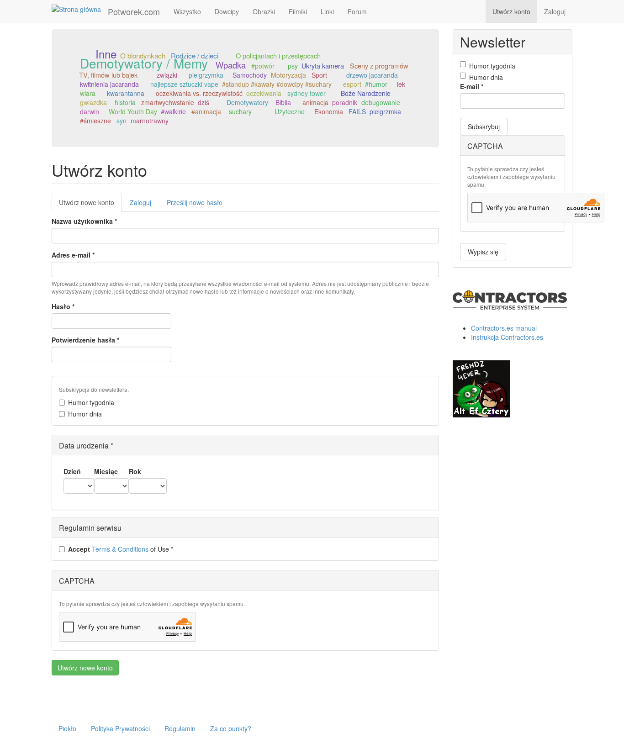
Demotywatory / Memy (144, 63)
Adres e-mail (73, 254)
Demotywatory (247, 102)
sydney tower (306, 93)
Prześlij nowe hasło (194, 202)
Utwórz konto (511, 11)
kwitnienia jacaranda (109, 84)
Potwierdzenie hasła (85, 339)
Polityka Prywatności (120, 728)
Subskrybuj (484, 126)
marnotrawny (150, 120)
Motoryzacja (288, 74)
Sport (319, 74)
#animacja (206, 111)
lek (401, 84)
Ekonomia (328, 111)
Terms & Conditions (120, 549)
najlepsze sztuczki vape (184, 84)
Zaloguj (555, 11)
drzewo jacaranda (372, 74)
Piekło (67, 728)
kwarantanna (125, 93)
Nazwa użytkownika (84, 221)
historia (125, 102)
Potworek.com (134, 11)
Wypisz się (483, 251)
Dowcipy (227, 11)
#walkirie (173, 111)
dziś (203, 102)
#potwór (263, 65)
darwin (89, 111)
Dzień (72, 471)
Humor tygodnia (91, 402)
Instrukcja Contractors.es (507, 337)
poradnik (344, 102)
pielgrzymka (206, 74)
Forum (357, 11)
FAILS (357, 111)
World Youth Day (133, 111)
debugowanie (380, 102)
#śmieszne (95, 120)
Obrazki (264, 11)
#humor (376, 84)
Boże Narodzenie (366, 93)
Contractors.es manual (504, 327)
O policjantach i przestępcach (278, 55)
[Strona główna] (80, 9)
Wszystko (187, 11)
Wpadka (231, 65)
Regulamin (180, 728)
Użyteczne (290, 111)
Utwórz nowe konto (90, 205)
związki (167, 74)
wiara (87, 93)
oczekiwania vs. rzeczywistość (199, 93)
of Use (120, 549)
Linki (327, 11)
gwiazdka (93, 102)
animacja (315, 102)
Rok (135, 471)
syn (121, 120)
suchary (240, 111)
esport (352, 84)
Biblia (283, 102)
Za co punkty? (230, 728)
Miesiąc (106, 471)
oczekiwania (263, 93)
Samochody (250, 74)
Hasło (63, 306)
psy (293, 65)
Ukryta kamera (322, 65)
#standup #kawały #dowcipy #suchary (277, 84)
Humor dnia (85, 413)
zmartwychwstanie (167, 102)
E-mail (471, 86)
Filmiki (298, 11)
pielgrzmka (385, 111)
